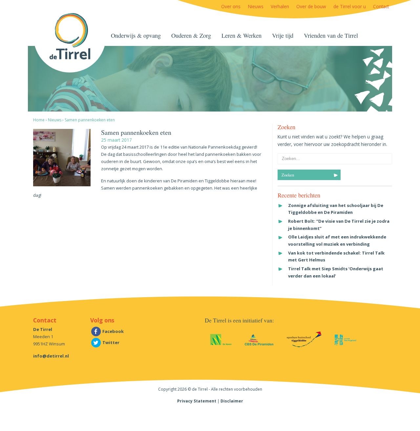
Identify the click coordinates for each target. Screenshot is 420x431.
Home (39, 120)
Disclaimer (231, 401)
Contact (381, 6)
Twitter (110, 342)
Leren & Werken (241, 35)
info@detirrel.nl (51, 356)
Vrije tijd (282, 35)
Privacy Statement (196, 401)
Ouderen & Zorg (191, 35)
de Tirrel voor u (349, 6)
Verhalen (280, 6)
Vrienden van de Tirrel (331, 35)
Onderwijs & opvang (136, 35)
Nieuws (255, 6)
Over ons (231, 6)
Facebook (112, 331)
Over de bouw (311, 6)
